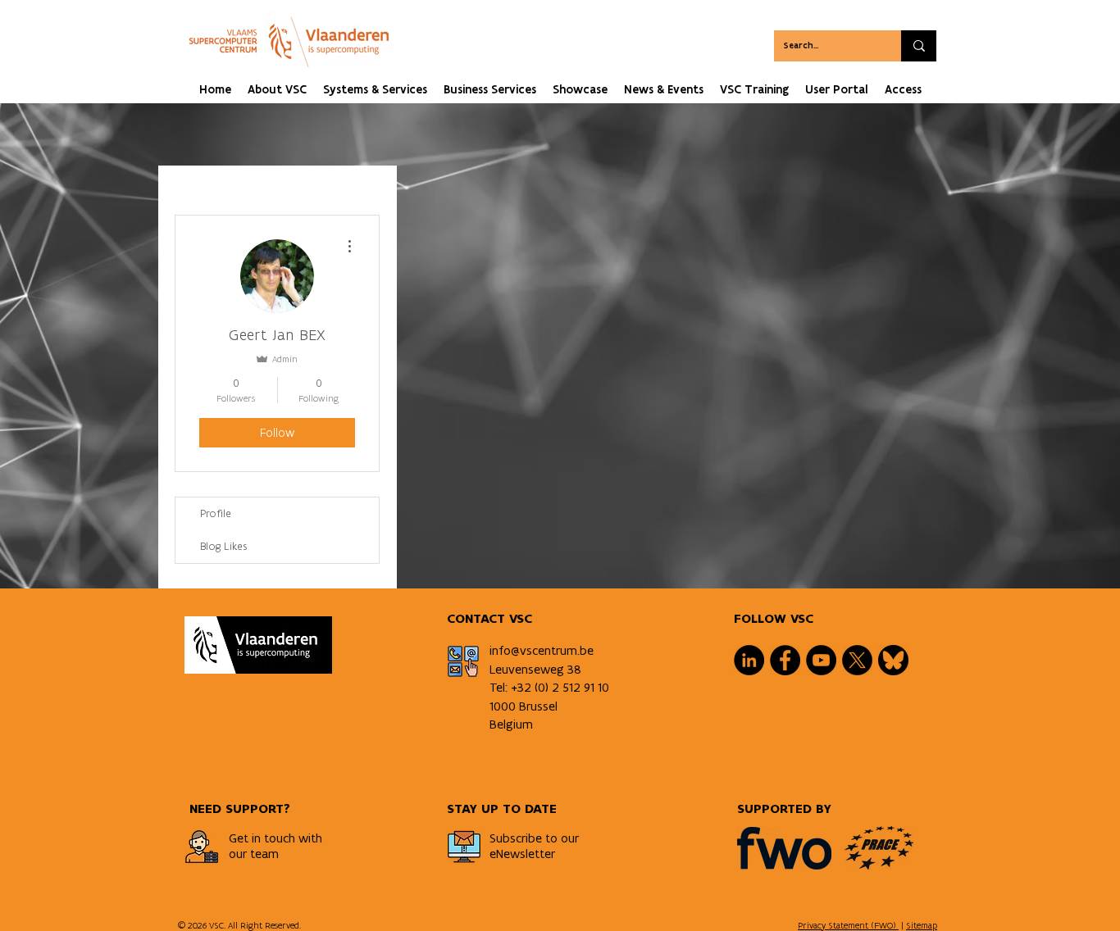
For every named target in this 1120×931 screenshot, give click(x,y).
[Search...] (918, 45)
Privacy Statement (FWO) (848, 925)
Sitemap (921, 925)
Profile (215, 513)
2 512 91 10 (580, 687)
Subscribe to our (534, 838)
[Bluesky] (893, 660)
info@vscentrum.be (541, 650)
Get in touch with (275, 838)
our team (254, 853)
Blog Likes (224, 546)
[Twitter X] (857, 660)
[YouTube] (821, 660)
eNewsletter (522, 853)
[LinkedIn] (749, 660)
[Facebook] (785, 660)
